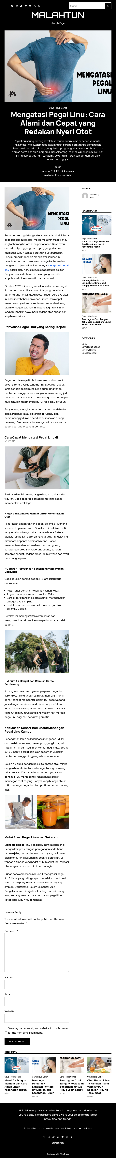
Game (85, 343)
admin (58, 166)
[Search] (108, 6)
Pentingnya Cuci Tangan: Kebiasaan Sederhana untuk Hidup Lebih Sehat (96, 322)
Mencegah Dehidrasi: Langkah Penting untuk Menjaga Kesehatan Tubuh (95, 283)
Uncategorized (89, 353)
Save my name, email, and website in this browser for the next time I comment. (38, 1030)
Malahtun (58, 15)
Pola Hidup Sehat (63, 175)
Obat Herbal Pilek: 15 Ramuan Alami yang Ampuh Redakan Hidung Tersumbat (98, 1086)
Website (10, 1011)
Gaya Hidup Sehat (58, 107)
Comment (11, 931)
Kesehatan (49, 175)
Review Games (89, 350)
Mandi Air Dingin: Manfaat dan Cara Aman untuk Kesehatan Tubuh (95, 244)
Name (9, 977)
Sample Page (58, 23)
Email (9, 994)
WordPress (64, 1154)
